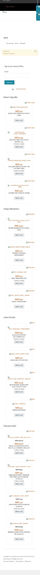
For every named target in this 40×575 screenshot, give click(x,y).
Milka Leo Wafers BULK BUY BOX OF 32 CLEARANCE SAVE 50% (19, 447)
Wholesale (28, 561)
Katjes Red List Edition (19, 360)
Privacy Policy (19, 561)
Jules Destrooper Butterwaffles (19, 336)
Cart (7, 6)
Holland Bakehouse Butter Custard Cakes (19, 167)
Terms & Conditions (9, 561)
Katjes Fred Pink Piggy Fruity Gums (19, 114)
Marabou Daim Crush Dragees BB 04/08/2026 (19, 533)
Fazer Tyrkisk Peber (19, 301)
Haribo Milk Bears (19, 410)
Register (8, 0)
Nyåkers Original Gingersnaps (19, 254)
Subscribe (9, 82)
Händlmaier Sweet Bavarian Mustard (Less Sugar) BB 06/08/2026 (19, 477)
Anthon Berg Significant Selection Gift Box (19, 386)
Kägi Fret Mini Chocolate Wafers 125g (19, 141)
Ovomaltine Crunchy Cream (19, 193)
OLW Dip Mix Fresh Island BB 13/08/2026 (19, 505)
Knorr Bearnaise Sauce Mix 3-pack (19, 229)
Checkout (11, 6)
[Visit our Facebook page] (20, 90)
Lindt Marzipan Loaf (19, 278)
